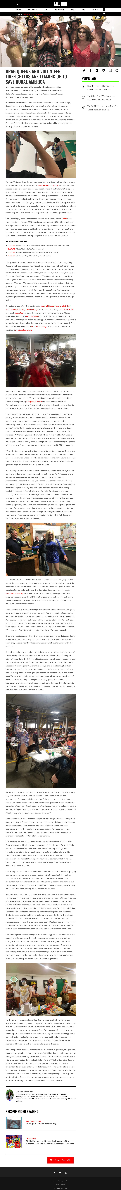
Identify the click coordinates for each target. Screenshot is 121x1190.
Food (83, 10)
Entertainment (32, 10)
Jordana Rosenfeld (28, 14)
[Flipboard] (97, 70)
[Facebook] (90, 70)
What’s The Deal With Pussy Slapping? (26, 249)
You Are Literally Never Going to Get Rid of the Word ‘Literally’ (33, 252)
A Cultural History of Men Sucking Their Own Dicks (29, 256)
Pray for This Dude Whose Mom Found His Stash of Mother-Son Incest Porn (38, 245)
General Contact (60, 1184)
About (53, 1181)
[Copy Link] (110, 70)
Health (46, 10)
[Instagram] (117, 70)
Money (73, 10)
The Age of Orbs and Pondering (41, 1123)
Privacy (60, 1181)
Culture (18, 10)
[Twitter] (84, 70)
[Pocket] (104, 70)
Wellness (95, 10)
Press (67, 1181)
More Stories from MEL (60, 1160)
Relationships (59, 10)
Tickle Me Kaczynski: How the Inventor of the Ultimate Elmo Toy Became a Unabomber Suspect (50, 1142)
